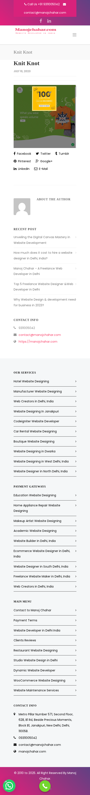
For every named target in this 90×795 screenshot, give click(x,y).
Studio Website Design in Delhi (36, 660)
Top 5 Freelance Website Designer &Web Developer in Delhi (43, 287)
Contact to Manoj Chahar (32, 610)
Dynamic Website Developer (34, 670)
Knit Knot (26, 63)
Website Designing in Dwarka (34, 451)
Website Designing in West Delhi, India (41, 461)
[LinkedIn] (49, 21)
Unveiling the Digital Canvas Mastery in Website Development (42, 240)
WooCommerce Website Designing (39, 680)
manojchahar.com (32, 751)
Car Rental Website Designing (35, 431)
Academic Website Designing (35, 531)
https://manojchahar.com (38, 341)
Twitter (45, 154)
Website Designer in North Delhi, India (41, 471)
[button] (9, 785)
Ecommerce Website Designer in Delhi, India (42, 554)
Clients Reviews (25, 640)
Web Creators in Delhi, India (34, 401)
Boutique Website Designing (34, 441)
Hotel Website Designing (31, 381)
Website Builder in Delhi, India (35, 541)
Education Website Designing (35, 495)
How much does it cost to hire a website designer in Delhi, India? (43, 255)
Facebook (23, 154)
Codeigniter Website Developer (36, 421)
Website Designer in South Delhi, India (41, 566)
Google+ (46, 161)
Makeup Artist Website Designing (37, 521)
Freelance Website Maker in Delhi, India (42, 576)
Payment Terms (25, 620)
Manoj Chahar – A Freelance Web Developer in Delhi (38, 271)
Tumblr (63, 154)
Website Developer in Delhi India (37, 630)
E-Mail (43, 169)
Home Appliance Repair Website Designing (37, 508)
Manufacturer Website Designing (38, 391)
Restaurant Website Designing (36, 650)
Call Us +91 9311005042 (43, 4)
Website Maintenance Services (36, 690)
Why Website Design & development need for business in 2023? (45, 302)
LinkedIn (23, 169)
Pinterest (24, 161)
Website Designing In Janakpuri (36, 411)
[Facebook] (41, 21)
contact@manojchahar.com (45, 13)
